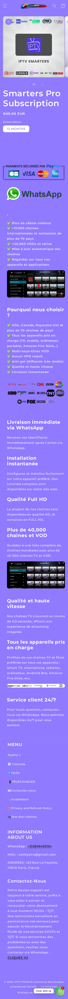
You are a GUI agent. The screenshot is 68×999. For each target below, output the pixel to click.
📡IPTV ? (14, 755)
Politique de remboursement (36, 992)
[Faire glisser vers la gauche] (25, 84)
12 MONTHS (16, 129)
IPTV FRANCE (23, 982)
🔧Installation (18, 799)
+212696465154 (40, 846)
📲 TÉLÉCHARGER (21, 781)
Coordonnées (49, 986)
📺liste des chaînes (22, 816)
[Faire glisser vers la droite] (42, 84)
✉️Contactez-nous (22, 790)
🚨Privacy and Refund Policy (30, 808)
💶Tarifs (14, 773)
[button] (5, 5)
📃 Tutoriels (17, 764)
